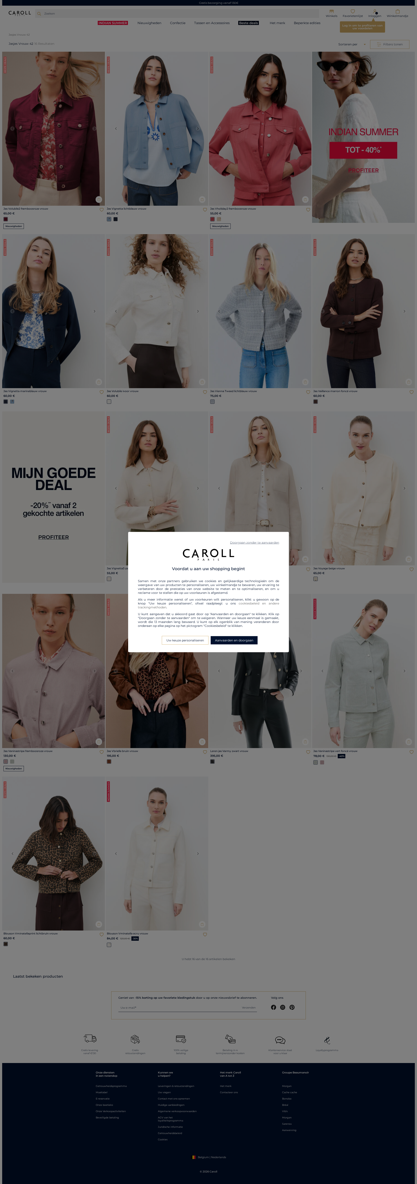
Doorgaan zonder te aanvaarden (254, 542)
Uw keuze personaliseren (185, 640)
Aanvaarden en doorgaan (234, 640)
